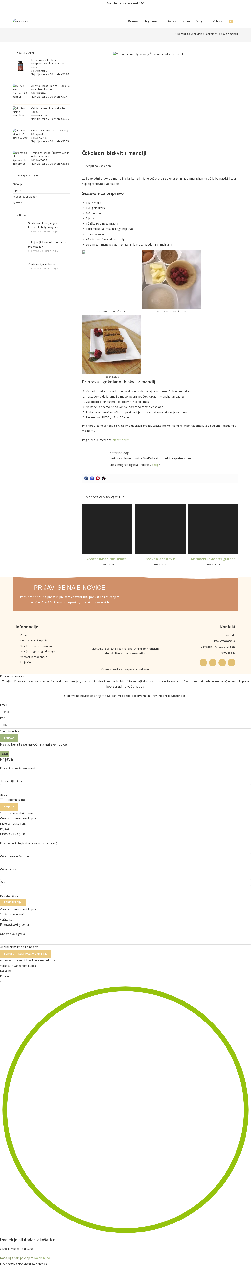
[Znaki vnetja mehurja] (19, 265)
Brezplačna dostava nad (125, 3)
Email (3, 705)
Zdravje (17, 202)
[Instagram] (92, 478)
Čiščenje (18, 184)
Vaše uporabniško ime (14, 856)
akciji (155, 465)
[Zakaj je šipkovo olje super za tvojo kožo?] (19, 246)
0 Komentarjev (50, 231)
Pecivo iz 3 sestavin (160, 559)
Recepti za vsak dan (97, 166)
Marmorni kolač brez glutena (213, 559)
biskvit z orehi (121, 440)
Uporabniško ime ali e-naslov (19, 947)
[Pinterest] (98, 478)
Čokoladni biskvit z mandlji (222, 34)
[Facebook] (86, 478)
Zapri (4, 753)
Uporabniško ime (11, 781)
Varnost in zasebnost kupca (18, 818)
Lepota (17, 190)
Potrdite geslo (9, 895)
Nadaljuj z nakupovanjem (16, 1258)
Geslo (3, 794)
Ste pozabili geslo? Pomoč (17, 813)
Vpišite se (6, 919)
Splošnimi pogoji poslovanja (127, 696)
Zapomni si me (15, 799)
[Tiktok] (104, 478)
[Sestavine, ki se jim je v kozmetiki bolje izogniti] (19, 227)
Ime (2, 718)
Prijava (9, 737)
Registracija (13, 902)
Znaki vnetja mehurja (41, 264)
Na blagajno (42, 1258)
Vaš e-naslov (8, 869)
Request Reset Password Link (25, 953)
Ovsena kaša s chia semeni (107, 559)
